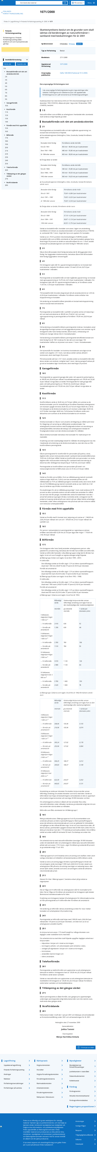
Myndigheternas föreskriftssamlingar (76, 1066)
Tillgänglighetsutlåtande (84, 1135)
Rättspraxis (42, 1060)
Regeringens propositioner (81, 1106)
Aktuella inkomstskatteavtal (79, 1096)
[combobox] (39, 3)
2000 (45, 21)
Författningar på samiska (13, 1088)
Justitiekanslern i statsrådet (79, 1072)
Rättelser (7, 1079)
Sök (65, 3)
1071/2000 (63, 64)
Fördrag (73, 1086)
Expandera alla (21, 64)
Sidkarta (78, 1139)
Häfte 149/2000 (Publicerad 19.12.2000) (73, 73)
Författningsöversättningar (13, 1083)
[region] (67, 148)
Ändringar (7, 1074)
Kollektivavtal (74, 1081)
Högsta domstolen (43, 1065)
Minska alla (7, 64)
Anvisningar (79, 1121)
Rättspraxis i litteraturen (45, 1097)
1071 (51, 21)
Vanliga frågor (80, 1126)
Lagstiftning (14, 21)
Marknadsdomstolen (44, 1083)
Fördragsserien (74, 1091)
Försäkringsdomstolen (45, 1092)
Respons (78, 1130)
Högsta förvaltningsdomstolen (48, 1074)
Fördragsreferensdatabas (78, 1100)
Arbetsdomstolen (43, 1088)
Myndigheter (75, 1060)
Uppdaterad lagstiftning (12, 1065)
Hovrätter (40, 1070)
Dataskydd (79, 1144)
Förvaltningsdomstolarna (46, 1079)
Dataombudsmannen (76, 1076)
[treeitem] (15, 68)
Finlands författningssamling (13, 12)
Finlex (6, 21)
